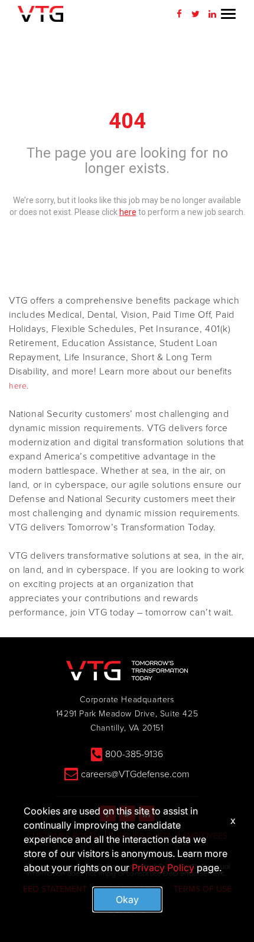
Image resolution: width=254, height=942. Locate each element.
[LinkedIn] (212, 14)
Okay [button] (127, 899)
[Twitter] (195, 14)
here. (19, 386)
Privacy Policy (163, 867)
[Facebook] (179, 14)
